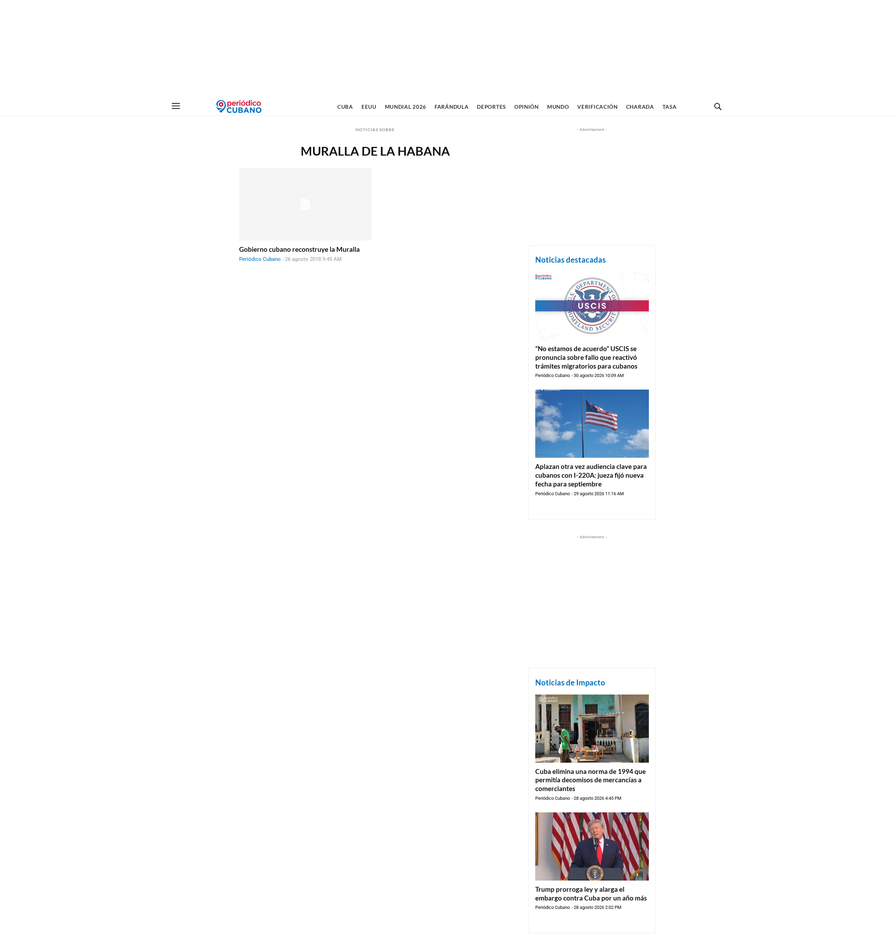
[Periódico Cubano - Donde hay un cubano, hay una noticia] (239, 106)
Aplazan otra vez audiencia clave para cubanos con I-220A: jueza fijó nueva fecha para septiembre (591, 474)
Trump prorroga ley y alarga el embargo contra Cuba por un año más (591, 893)
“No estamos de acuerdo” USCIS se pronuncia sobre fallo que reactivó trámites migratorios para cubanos (586, 357)
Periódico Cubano (260, 259)
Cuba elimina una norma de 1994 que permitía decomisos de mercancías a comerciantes (590, 779)
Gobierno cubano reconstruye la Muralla (299, 249)
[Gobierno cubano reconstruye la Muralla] (305, 204)
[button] (718, 107)
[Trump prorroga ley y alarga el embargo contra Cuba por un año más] (592, 846)
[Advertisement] (447, 49)
